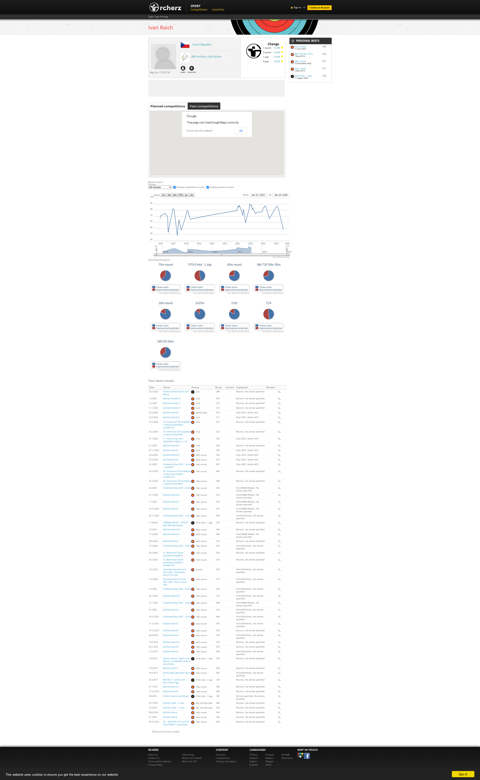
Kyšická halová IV (171, 417)
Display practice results (221, 187)
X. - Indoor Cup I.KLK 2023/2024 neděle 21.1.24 (175, 440)
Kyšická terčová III (171, 529)
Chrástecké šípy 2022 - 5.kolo (177, 545)
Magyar (270, 761)
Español (254, 764)
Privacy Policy (155, 764)
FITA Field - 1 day (303, 75)
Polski (269, 764)
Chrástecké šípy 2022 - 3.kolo (177, 602)
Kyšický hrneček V (171, 403)
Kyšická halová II (171, 501)
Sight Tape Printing (158, 17)
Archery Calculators (226, 761)
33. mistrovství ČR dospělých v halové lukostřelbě (177, 433)
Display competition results (190, 187)
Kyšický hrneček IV (172, 408)
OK (241, 130)
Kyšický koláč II (170, 668)
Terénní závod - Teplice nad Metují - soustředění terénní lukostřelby (176, 661)
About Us (153, 754)
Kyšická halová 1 (171, 691)
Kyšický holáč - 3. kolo (173, 703)
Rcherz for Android (192, 758)
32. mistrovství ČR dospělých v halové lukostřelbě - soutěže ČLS (177, 474)
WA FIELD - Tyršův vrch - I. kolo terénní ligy (175, 681)
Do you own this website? (199, 130)
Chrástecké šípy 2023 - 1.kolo (177, 515)
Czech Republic (202, 44)
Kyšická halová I (170, 450)
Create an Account (319, 7)
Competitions (199, 9)
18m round (300, 61)
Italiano (269, 758)
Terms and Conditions (159, 761)
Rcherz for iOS (189, 761)
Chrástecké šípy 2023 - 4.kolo (177, 488)
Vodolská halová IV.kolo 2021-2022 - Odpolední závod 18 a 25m (174, 572)
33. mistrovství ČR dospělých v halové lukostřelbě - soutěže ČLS (177, 425)
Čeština (253, 754)
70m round (300, 68)
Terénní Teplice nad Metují (176, 696)
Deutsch (254, 758)
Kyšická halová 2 (171, 686)
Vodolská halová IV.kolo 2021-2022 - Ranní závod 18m (175, 582)
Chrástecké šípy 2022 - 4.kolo (177, 589)
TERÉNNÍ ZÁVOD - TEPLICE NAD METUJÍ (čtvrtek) (175, 524)
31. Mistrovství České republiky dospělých (173, 554)
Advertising (188, 754)
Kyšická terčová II (171, 455)
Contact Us (154, 758)
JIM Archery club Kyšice (206, 56)
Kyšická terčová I (171, 412)
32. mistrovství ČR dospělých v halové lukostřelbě (177, 482)
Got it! (463, 774)
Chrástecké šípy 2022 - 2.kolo (177, 616)
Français (270, 754)
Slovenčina (287, 758)
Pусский (285, 754)
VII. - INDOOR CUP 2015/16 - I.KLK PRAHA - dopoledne (176, 723)
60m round (300, 46)
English (253, 761)
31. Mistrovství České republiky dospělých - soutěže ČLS (173, 562)
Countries (218, 9)
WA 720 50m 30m (303, 53)
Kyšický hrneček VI (172, 398)
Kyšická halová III (171, 445)
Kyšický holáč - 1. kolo (173, 707)
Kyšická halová (170, 712)
